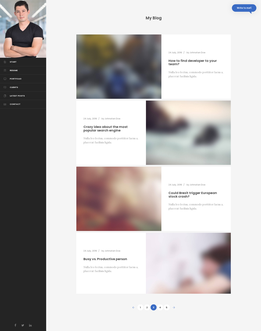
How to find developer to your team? (192, 62)
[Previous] (133, 307)
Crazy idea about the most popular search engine (105, 129)
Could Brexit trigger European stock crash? (192, 195)
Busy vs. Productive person (105, 259)
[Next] (174, 307)
